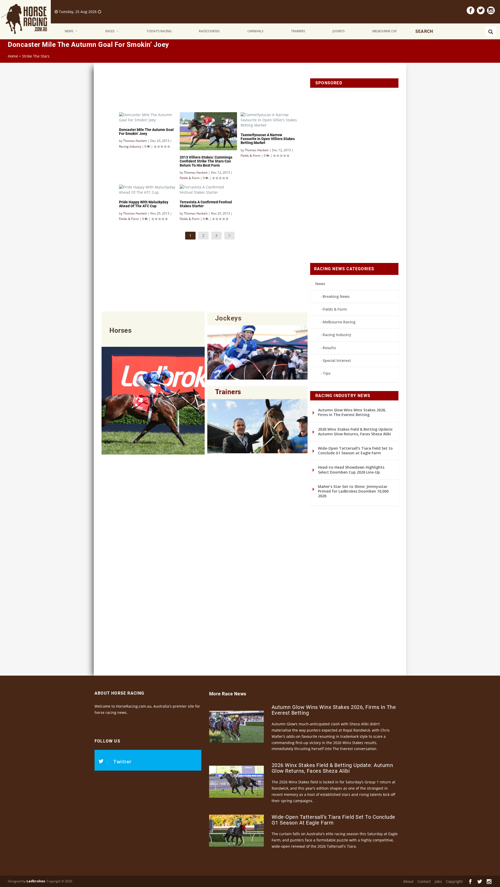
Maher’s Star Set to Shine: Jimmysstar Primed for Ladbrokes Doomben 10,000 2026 (353, 491)
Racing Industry (337, 334)
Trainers (298, 31)
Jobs (438, 881)
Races (110, 31)
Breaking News (336, 296)
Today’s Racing (159, 31)
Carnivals (255, 31)
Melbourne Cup (384, 31)
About (408, 881)
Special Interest (337, 360)
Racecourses (209, 31)
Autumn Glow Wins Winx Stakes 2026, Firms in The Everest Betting (352, 412)
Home (13, 56)
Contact (424, 881)
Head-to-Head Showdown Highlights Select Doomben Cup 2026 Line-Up (351, 469)
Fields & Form (335, 309)
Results (329, 347)
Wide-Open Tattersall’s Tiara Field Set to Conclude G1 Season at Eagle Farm (355, 450)
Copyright (454, 881)
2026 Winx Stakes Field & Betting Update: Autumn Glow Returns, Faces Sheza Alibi (355, 431)
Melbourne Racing (339, 321)
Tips (326, 373)
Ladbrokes (36, 881)
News (69, 31)
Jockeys (339, 31)
